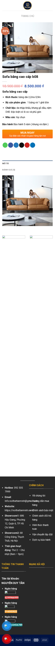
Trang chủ (27, 16)
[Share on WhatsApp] (5, 145)
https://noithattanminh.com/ (19, 510)
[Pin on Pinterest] (27, 145)
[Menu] (4, 5)
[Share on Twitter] (16, 145)
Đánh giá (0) (8, 170)
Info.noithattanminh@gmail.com (21, 501)
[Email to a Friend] (21, 145)
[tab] (27, 163)
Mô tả (5, 163)
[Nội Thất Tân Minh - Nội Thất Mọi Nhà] (27, 5)
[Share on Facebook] (10, 145)
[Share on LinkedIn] (32, 145)
